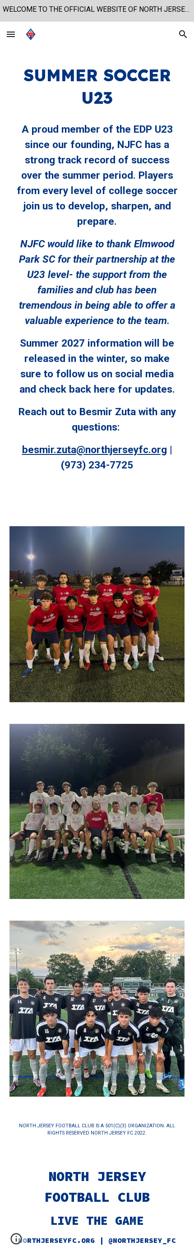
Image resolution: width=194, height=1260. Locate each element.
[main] (97, 87)
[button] (11, 34)
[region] (97, 11)
